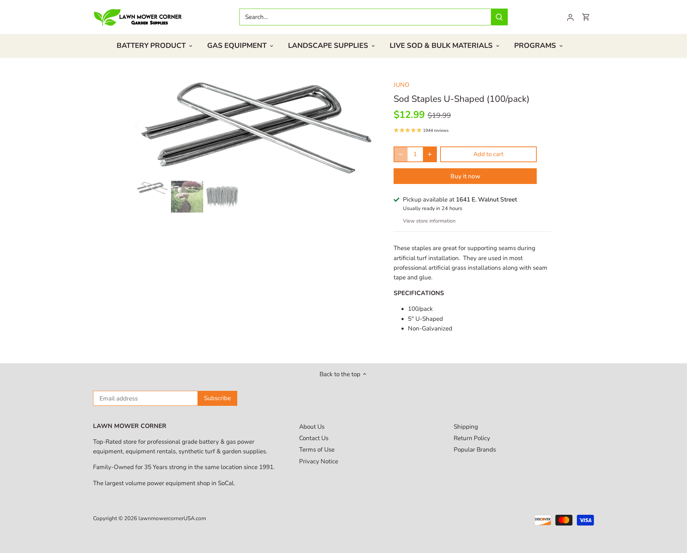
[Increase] (430, 154)
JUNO (401, 85)
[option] (256, 125)
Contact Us (313, 438)
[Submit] (499, 17)
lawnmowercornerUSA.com (172, 518)
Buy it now (465, 176)
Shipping (466, 427)
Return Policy (472, 438)
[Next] (366, 125)
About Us (312, 427)
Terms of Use (317, 449)
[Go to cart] (586, 17)
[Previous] (147, 125)
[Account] (570, 17)
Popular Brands (475, 449)
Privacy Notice (318, 461)
